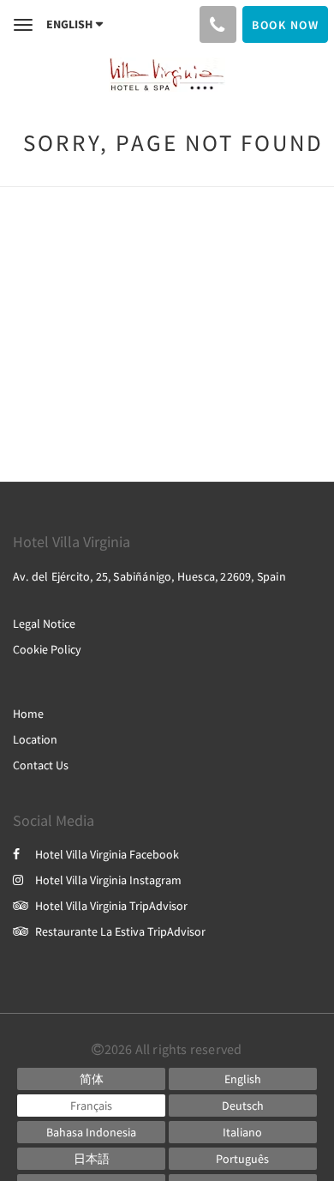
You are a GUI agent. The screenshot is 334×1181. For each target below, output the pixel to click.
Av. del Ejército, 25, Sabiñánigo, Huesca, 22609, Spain (149, 576)
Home (28, 713)
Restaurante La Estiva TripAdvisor (120, 931)
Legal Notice (44, 623)
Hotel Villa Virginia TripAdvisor (111, 905)
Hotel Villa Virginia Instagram (108, 880)
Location (35, 739)
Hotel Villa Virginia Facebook (107, 854)
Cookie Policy (47, 649)
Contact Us (41, 765)
